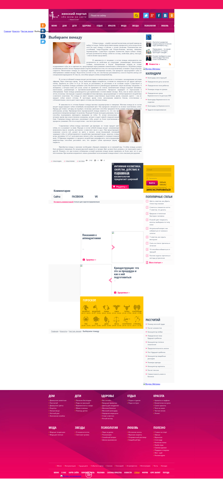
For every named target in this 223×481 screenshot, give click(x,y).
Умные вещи (55, 411)
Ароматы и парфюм (162, 400)
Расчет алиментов (155, 328)
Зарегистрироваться (158, 189)
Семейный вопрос (109, 437)
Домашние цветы (56, 405)
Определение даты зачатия (158, 82)
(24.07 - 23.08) (96, 324)
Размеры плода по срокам (157, 89)
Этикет (157, 413)
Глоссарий (120, 466)
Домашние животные (58, 400)
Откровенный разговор (137, 437)
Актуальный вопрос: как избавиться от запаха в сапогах (159, 230)
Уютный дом (54, 413)
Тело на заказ (160, 408)
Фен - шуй (158, 453)
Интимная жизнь (135, 432)
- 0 (97, 160)
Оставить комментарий (63, 202)
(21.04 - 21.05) (126, 312)
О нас (63, 472)
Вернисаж (158, 437)
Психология (150, 25)
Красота (112, 25)
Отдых (100, 25)
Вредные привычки (109, 403)
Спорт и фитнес (108, 416)
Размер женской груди (156, 324)
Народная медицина (110, 413)
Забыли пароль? (163, 183)
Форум (145, 472)
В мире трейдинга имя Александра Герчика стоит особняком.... (162, 58)
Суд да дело (83, 466)
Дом (64, 25)
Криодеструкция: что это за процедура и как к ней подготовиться (126, 272)
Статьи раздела (57, 161)
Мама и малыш (82, 408)
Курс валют (155, 472)
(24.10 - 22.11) (127, 324)
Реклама (101, 472)
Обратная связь (87, 472)
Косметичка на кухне (163, 403)
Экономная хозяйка (57, 416)
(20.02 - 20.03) (106, 312)
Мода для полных (56, 435)
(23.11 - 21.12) (137, 324)
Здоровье (86, 25)
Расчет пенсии (153, 370)
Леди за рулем (107, 432)
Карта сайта (74, 472)
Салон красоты (160, 405)
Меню (54, 25)
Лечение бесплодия (83, 400)
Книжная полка (160, 442)
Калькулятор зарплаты (156, 366)
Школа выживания (109, 440)
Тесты (156, 466)
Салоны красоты (114, 472)
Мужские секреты (135, 435)
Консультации (70, 466)
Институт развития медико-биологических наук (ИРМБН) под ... (162, 44)
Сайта (57, 196)
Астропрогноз (132, 466)
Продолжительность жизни (158, 348)
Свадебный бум (134, 440)
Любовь (164, 25)
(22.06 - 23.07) (86, 324)
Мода (123, 25)
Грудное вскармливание (157, 110)
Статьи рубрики (70, 161)
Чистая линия (160, 411)
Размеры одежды (154, 362)
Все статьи (82, 161)
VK (96, 196)
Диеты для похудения (110, 405)
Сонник (109, 466)
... (153, 35)
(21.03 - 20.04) (116, 312)
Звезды (135, 25)
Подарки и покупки (162, 450)
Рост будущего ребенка (156, 352)
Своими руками (161, 448)
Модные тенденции (57, 432)
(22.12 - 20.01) (86, 312)
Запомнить (153, 178)
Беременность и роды (84, 405)
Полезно (178, 25)
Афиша (157, 435)
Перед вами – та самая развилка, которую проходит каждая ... (161, 51)
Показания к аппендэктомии (91, 236)
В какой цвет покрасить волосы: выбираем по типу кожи (160, 222)
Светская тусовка (82, 435)
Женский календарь (110, 411)
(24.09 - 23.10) (116, 324)
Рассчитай (54, 403)
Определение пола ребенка (158, 85)
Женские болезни (109, 408)
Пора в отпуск (133, 403)
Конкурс (164, 466)
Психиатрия (107, 435)
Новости (153, 64)
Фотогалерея (145, 466)
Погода (166, 472)
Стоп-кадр (158, 440)
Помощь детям (81, 411)
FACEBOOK (77, 196)
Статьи (137, 472)
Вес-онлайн (106, 400)
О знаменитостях (82, 432)
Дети (74, 25)
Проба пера (159, 445)
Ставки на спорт (161, 432)
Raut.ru (103, 480)
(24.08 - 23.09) (106, 324)
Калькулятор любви (155, 332)
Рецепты (53, 408)
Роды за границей (83, 403)
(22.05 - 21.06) (137, 312)
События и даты (97, 466)
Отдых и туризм (134, 400)
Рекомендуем (160, 455)
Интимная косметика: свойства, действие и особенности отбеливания (127, 171)
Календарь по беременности (159, 106)
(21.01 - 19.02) (96, 312)
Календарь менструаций (157, 78)
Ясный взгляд (107, 418)
